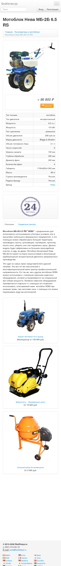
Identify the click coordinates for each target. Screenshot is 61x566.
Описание (9, 224)
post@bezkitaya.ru (18, 549)
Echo (39, 558)
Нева (52, 184)
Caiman (24, 558)
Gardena (24, 560)
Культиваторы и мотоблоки (27, 31)
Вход (41, 9)
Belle (39, 555)
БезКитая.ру (9, 3)
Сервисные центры (27, 224)
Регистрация (52, 9)
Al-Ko (23, 555)
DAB (7, 558)
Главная (9, 31)
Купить (48, 105)
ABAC (8, 555)
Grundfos (40, 560)
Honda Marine (26, 563)
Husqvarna (41, 563)
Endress (9, 560)
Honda (8, 563)
